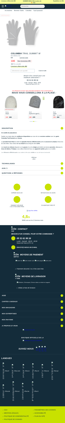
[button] (16, 188)
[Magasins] (55, 6)
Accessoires (8, 10)
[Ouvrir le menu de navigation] (3, 6)
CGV (5, 410)
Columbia (28, 10)
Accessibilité (40, 413)
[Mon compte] (58, 6)
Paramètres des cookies (45, 410)
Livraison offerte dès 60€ (19, 66)
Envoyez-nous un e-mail (27, 247)
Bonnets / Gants (19, 10)
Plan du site (39, 416)
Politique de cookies (13, 419)
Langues (6, 358)
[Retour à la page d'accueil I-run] (9, 6)
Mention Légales (11, 413)
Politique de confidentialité (16, 416)
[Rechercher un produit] (42, 6)
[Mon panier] (62, 6)
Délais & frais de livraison (26, 288)
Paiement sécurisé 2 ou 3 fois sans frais (30, 269)
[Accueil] (1, 10)
